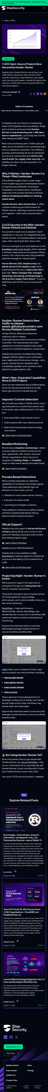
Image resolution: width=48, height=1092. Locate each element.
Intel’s (5, 669)
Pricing (30, 1070)
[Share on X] (31, 94)
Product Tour (11, 1080)
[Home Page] (13, 8)
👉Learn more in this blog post (16, 567)
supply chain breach (16, 249)
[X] (16, 1037)
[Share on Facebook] (41, 94)
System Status (12, 1065)
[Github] (11, 1037)
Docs (29, 1065)
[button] (44, 8)
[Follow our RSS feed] (45, 94)
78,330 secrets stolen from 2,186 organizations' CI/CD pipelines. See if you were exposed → (23, 3)
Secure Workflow (29, 762)
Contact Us (11, 1075)
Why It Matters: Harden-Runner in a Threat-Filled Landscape (20, 111)
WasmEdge (7, 608)
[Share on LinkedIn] (38, 94)
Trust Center (11, 1070)
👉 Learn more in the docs (14, 468)
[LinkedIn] (5, 1037)
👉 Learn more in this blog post (17, 435)
